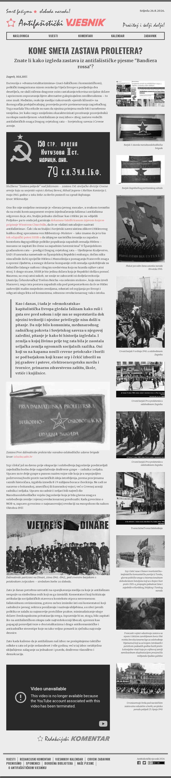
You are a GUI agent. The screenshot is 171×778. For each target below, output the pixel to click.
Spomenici (33, 763)
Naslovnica (21, 36)
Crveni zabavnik (98, 759)
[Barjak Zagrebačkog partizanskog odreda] (140, 169)
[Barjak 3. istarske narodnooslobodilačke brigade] (140, 127)
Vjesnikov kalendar (69, 759)
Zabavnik (150, 36)
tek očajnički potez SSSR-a (23, 237)
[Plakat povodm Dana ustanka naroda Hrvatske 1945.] (140, 228)
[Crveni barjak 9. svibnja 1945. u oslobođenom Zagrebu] (140, 311)
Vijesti (53, 36)
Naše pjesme (85, 763)
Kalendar (117, 36)
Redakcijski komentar (35, 759)
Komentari (85, 36)
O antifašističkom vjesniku (27, 767)
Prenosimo (13, 763)
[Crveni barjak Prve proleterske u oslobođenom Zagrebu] (140, 379)
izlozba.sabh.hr (23, 456)
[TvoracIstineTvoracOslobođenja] (140, 498)
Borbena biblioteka (58, 763)
